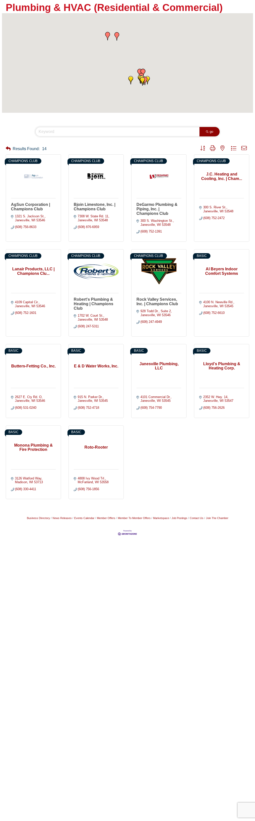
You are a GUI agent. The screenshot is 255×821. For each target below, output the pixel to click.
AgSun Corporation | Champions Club (30, 206)
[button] (142, 81)
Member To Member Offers (134, 518)
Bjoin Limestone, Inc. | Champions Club (94, 206)
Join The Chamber (217, 518)
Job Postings (179, 518)
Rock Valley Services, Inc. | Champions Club (157, 301)
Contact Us (196, 518)
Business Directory (38, 518)
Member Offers (106, 518)
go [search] (211, 131)
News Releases (62, 518)
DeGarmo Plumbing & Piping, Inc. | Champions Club (157, 209)
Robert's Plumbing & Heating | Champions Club (93, 303)
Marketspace (161, 518)
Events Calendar (84, 518)
